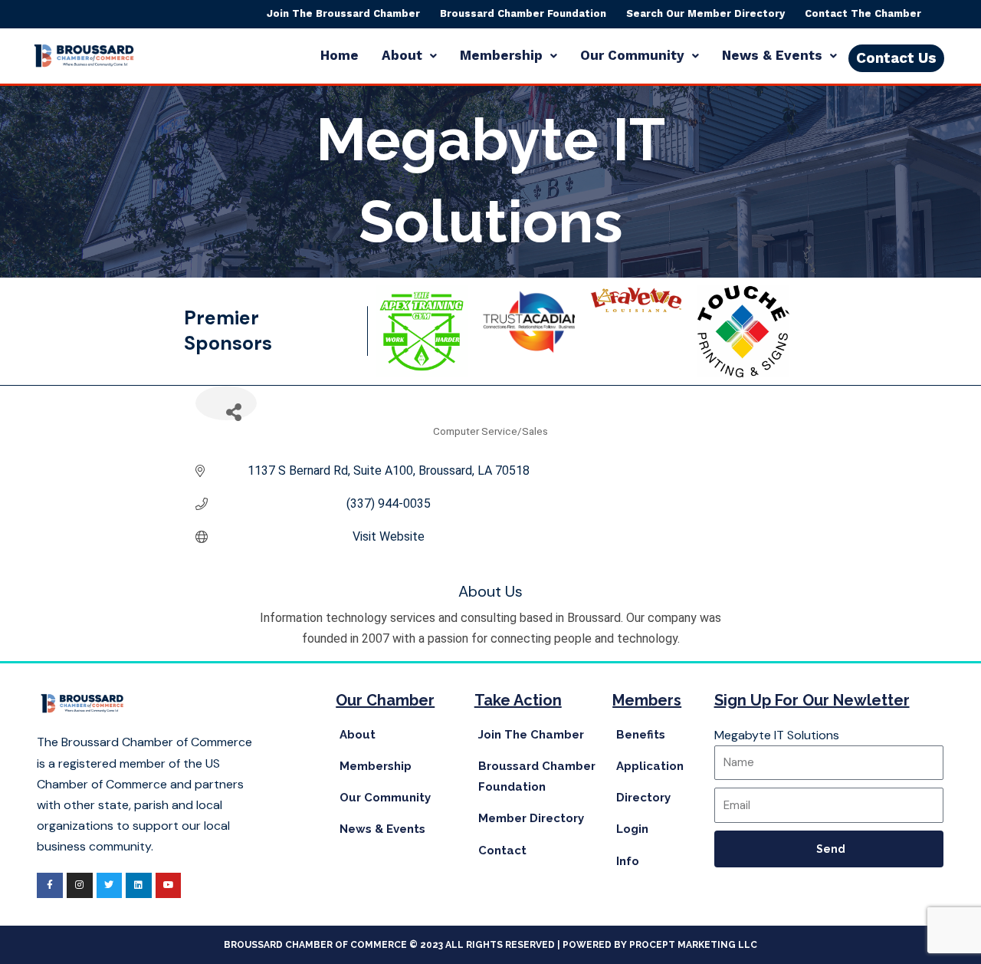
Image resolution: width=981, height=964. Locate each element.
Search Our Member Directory (705, 13)
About (402, 55)
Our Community (632, 55)
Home (339, 55)
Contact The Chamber (863, 13)
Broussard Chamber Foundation (523, 13)
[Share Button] (226, 403)
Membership (501, 55)
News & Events (772, 55)
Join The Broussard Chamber (343, 13)
